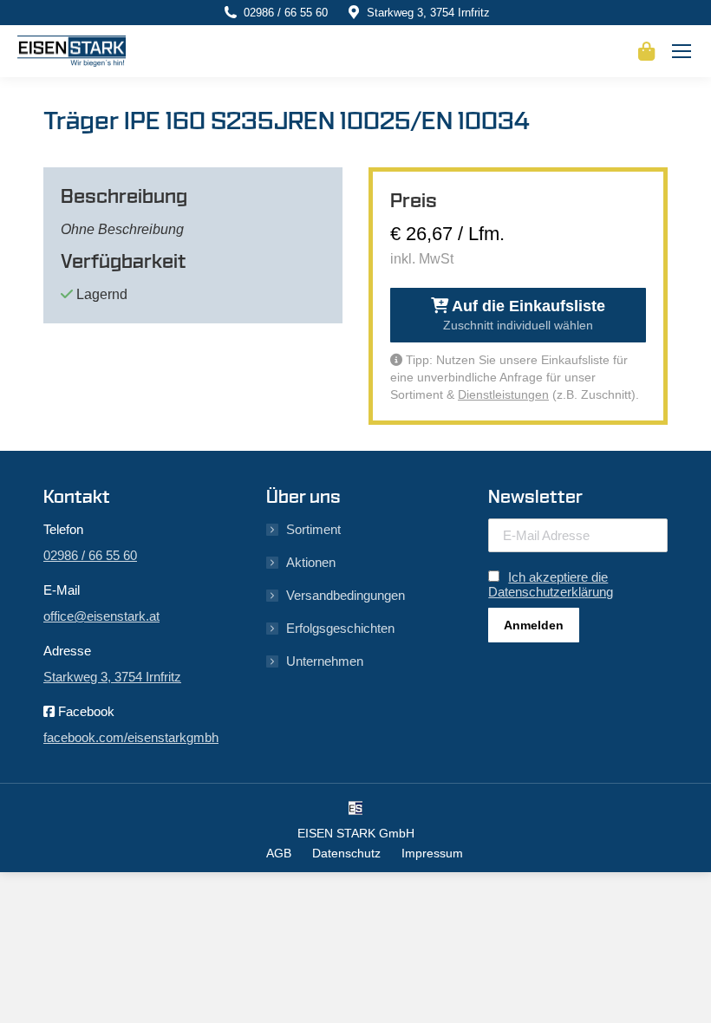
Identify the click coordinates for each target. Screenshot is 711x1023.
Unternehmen (324, 661)
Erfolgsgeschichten (340, 628)
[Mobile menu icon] (681, 51)
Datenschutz (346, 853)
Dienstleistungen (503, 394)
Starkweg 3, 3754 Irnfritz (428, 12)
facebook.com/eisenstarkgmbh (131, 737)
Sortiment (313, 529)
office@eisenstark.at (101, 616)
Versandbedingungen (345, 595)
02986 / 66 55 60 (286, 12)
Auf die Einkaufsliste (524, 314)
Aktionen (311, 562)
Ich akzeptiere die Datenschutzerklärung (550, 584)
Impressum (432, 853)
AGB (278, 853)
